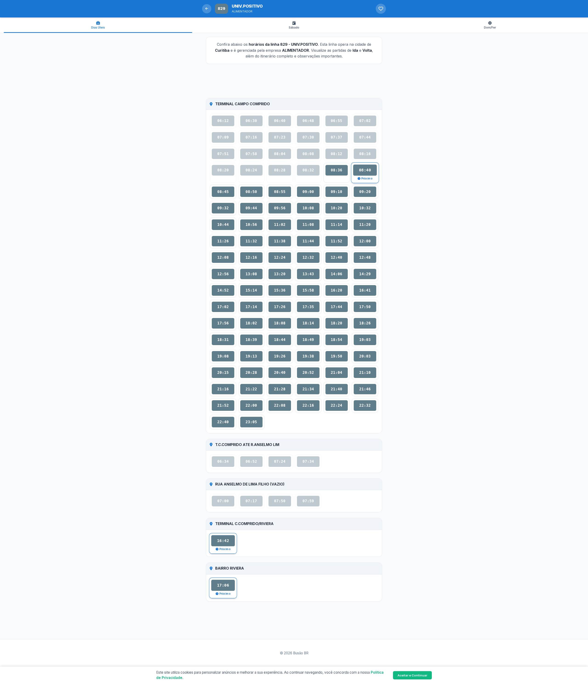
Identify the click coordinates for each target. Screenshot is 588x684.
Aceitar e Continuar (412, 675)
